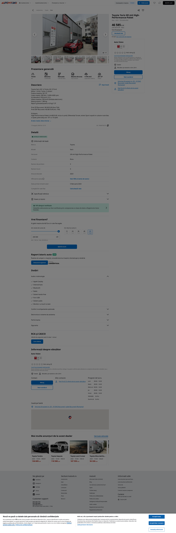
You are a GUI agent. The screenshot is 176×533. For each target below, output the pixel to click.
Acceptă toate (156, 516)
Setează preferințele (156, 529)
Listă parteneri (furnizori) (85, 525)
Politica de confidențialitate (24, 525)
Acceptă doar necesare (157, 523)
